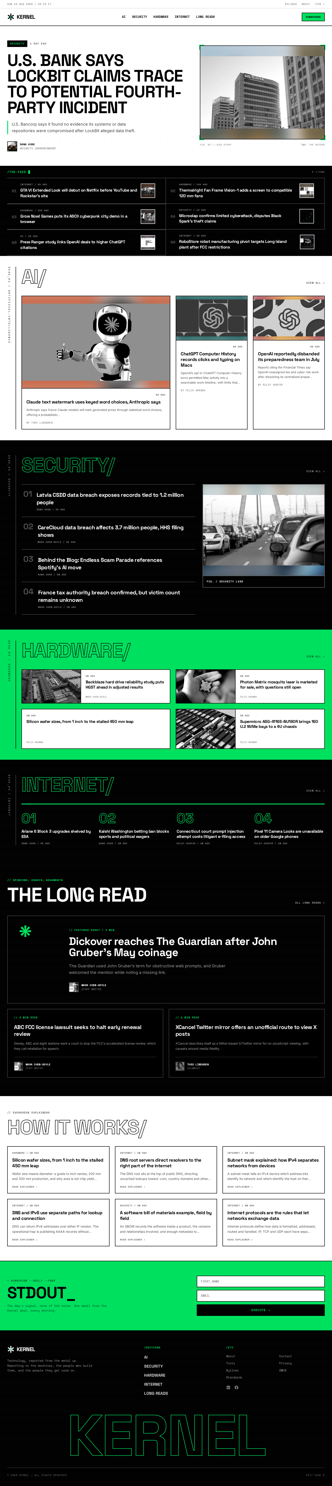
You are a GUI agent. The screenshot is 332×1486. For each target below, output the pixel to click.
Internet (182, 17)
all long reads (310, 903)
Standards (234, 1377)
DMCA (282, 1370)
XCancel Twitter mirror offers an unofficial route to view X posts (246, 1030)
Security (139, 17)
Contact (285, 1356)
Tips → (320, 4)
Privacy (285, 1363)
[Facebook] (236, 1387)
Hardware (160, 17)
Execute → (260, 1310)
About (306, 4)
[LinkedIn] (228, 1387)
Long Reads (205, 17)
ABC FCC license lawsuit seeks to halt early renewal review (77, 1030)
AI (124, 17)
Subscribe (313, 17)
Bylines (291, 4)
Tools (230, 1363)
